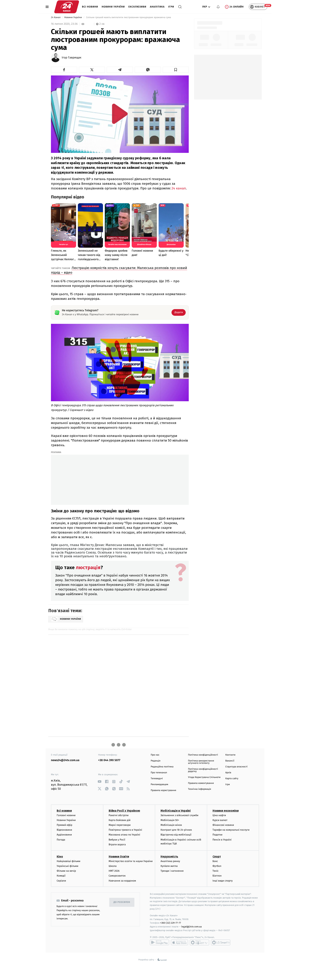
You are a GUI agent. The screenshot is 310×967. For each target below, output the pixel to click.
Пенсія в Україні (222, 839)
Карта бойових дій (120, 820)
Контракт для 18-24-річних (176, 829)
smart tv (199, 942)
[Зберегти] (176, 70)
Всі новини (90, 6)
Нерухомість (169, 856)
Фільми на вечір (66, 870)
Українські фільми (67, 866)
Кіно (60, 856)
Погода (61, 839)
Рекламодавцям (159, 784)
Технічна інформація (199, 789)
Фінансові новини (223, 825)
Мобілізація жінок (171, 825)
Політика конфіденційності (203, 755)
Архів (228, 772)
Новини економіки (226, 810)
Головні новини (66, 815)
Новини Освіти (119, 856)
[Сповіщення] (218, 6)
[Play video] (120, 114)
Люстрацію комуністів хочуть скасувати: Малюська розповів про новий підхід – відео (119, 270)
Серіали (61, 880)
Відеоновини (64, 829)
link (99, 781)
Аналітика (157, 6)
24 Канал (56, 17)
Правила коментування (201, 783)
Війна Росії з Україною (124, 810)
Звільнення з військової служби (179, 815)
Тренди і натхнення (172, 870)
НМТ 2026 (114, 870)
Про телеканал (159, 772)
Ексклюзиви (137, 6)
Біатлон (217, 875)
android (159, 942)
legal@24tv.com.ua (191, 926)
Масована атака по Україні (124, 834)
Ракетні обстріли (119, 815)
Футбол (217, 866)
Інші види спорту (223, 880)
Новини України (113, 6)
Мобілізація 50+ (170, 820)
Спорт (217, 856)
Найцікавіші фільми (68, 861)
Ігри (171, 6)
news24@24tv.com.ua (65, 760)
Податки (217, 834)
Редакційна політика (162, 767)
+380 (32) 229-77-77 (170, 922)
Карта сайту (231, 778)
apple (179, 942)
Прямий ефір (64, 825)
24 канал (179, 188)
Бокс (215, 861)
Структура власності (236, 767)
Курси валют (220, 820)
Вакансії (229, 761)
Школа (113, 866)
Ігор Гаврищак (71, 57)
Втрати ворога (117, 844)
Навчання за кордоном (122, 880)
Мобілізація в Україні (176, 810)
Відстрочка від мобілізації (176, 834)
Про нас (155, 755)
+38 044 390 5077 (109, 760)
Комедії (61, 875)
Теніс (216, 870)
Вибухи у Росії (117, 839)
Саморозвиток (117, 875)
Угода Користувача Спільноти (204, 777)
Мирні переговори (120, 825)
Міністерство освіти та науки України (131, 861)
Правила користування (163, 790)
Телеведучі (157, 778)
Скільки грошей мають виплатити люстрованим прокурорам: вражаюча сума (128, 17)
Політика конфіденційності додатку (203, 770)
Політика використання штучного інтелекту (201, 762)
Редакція (155, 761)
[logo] (66, 7)
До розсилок (122, 902)
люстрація (88, 567)
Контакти (230, 755)
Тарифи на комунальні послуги (231, 829)
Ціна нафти (219, 815)
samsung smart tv (220, 942)
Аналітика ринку (170, 861)
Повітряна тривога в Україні (125, 829)
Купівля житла (169, 866)
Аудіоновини (64, 834)
